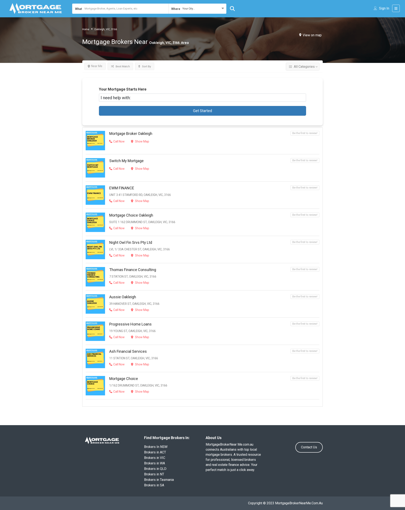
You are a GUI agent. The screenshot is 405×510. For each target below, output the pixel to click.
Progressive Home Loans (130, 324)
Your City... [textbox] (188, 8)
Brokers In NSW (155, 447)
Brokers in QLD (155, 469)
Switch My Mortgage (126, 161)
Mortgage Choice (123, 378)
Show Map (141, 141)
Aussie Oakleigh (122, 297)
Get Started (202, 111)
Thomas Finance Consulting (132, 269)
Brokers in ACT (155, 452)
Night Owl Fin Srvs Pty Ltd (130, 242)
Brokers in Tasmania (159, 480)
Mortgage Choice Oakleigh (131, 215)
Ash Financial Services (128, 351)
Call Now (119, 141)
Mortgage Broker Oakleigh (130, 133)
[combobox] (197, 9)
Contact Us (309, 447)
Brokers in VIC (154, 458)
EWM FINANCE (121, 188)
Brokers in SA (154, 485)
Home (85, 29)
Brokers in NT (154, 474)
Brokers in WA (154, 463)
